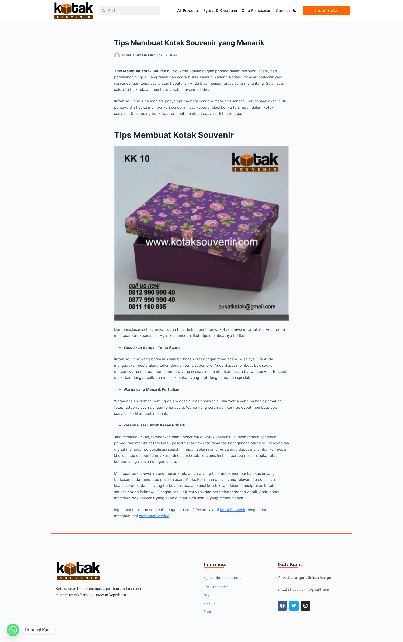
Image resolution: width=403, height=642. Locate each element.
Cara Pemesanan (256, 10)
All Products (188, 10)
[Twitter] (294, 606)
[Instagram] (305, 606)
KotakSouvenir (232, 509)
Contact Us (286, 10)
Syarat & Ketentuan (220, 10)
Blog (173, 55)
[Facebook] (282, 606)
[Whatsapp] (13, 630)
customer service (154, 515)
